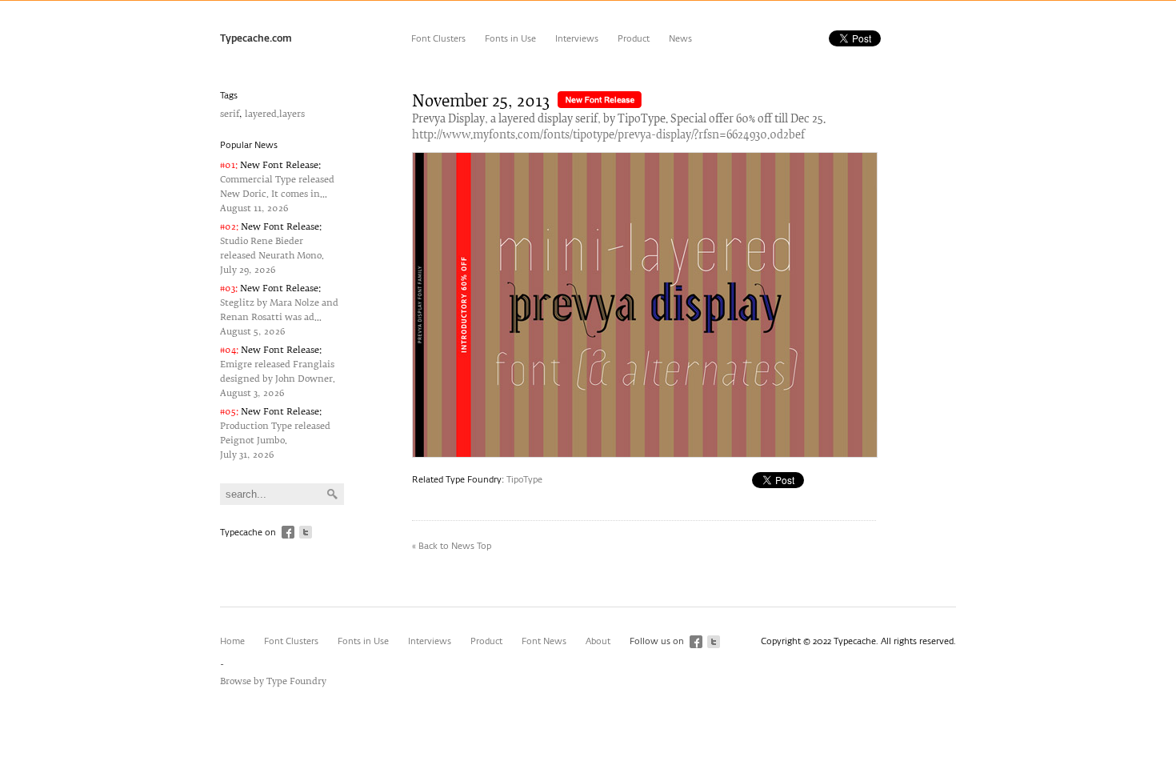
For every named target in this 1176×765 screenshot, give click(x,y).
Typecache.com (256, 39)
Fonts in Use (510, 38)
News (680, 38)
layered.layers (275, 114)
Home (232, 641)
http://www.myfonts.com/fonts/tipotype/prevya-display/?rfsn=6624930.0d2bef (608, 135)
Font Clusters (438, 38)
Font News (544, 641)
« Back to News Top (451, 546)
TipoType (524, 479)
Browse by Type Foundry (273, 681)
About (598, 641)
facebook (288, 532)
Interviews (576, 38)
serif (229, 114)
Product (634, 38)
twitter (305, 532)
